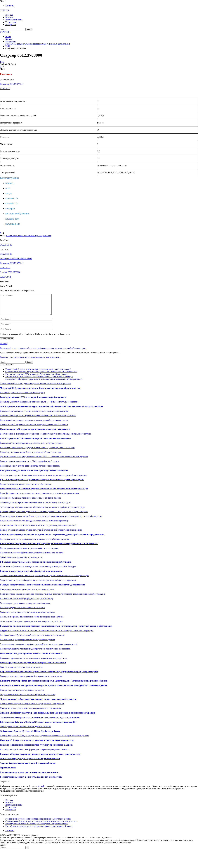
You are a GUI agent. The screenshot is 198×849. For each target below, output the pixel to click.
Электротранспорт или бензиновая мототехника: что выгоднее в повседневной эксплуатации (43, 475)
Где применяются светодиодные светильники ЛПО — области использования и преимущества (44, 457)
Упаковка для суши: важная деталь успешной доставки (25, 603)
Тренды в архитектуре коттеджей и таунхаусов (21, 667)
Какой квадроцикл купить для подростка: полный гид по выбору (30, 466)
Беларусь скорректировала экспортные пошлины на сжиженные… (30, 357)
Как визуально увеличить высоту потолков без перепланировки (29, 548)
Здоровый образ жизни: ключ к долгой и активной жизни (27, 763)
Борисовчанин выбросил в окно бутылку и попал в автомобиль (31, 777)
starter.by (41, 786)
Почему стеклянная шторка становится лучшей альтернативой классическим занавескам (41, 530)
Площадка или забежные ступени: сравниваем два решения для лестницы (34, 411)
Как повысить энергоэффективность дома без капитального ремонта (31, 553)
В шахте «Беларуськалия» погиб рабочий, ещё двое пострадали (31, 571)
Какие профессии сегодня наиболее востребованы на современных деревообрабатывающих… (43, 348)
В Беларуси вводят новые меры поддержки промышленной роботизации (35, 562)
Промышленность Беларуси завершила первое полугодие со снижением (35, 429)
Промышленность (13, 20)
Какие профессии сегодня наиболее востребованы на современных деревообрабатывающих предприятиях (52, 534)
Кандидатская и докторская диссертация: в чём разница (25, 484)
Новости (9, 17)
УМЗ (2, 62)
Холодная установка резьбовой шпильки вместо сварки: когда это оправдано (35, 502)
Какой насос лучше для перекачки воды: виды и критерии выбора (30, 498)
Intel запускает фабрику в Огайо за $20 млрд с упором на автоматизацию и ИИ (38, 722)
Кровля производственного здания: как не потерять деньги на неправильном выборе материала (44, 511)
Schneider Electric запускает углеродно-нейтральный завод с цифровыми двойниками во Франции (47, 713)
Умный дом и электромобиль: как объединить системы (25, 726)
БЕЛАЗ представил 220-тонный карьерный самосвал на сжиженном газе (35, 438)
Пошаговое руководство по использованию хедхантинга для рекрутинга (33, 658)
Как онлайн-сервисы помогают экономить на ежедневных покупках (31, 617)
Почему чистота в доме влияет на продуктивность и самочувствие (30, 708)
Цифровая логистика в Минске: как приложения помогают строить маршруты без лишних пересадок (46, 630)
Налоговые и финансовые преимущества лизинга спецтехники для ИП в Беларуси (38, 566)
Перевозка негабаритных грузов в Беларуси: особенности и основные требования (38, 415)
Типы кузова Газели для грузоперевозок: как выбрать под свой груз (31, 621)
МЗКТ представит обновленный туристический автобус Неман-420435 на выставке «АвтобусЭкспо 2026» (51, 406)
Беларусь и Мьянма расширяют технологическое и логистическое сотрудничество (40, 754)
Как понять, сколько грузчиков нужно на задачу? (22, 392)
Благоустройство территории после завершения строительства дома (31, 443)
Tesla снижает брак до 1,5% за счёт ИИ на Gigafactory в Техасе (30, 731)
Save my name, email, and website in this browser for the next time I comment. (36, 334)
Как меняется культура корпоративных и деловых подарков (27, 639)
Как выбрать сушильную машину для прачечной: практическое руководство (35, 649)
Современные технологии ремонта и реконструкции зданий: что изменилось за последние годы (44, 575)
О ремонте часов (8, 768)
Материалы (10, 24)
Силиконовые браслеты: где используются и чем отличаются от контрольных (41, 371)
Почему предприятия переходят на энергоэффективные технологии (33, 662)
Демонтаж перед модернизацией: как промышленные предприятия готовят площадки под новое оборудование (51, 516)
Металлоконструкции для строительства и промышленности (30, 758)
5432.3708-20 (6, 254)
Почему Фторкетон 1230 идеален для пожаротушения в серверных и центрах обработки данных (44, 736)
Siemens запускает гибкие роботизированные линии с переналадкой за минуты (38, 699)
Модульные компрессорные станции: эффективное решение (27, 694)
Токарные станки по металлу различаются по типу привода (27, 612)
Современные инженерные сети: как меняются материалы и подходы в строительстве (39, 717)
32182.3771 (5, 88)
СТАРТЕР (4, 10)
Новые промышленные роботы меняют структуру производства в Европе (36, 745)
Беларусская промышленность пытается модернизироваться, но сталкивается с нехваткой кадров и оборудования (56, 626)
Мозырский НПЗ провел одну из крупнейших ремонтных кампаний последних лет (43, 379)
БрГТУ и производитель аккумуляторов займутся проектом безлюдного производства (42, 479)
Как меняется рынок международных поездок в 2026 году (26, 598)
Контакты (9, 6)
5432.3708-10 (6, 245)
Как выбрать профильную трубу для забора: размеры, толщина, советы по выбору (37, 447)
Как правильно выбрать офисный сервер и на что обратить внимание (32, 635)
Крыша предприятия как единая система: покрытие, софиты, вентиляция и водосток (39, 402)
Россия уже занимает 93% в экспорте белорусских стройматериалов (36, 374)
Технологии (10, 22)
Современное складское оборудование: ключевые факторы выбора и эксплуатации (38, 580)
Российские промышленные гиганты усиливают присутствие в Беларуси (39, 376)
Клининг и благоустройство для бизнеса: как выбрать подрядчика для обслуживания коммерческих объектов (53, 681)
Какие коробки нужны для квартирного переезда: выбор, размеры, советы (34, 420)
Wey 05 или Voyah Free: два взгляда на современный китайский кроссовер (34, 521)
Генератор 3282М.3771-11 (12, 84)
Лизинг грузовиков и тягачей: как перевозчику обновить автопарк (30, 452)
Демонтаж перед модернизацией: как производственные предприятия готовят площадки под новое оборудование (52, 594)
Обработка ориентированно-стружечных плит (21, 557)
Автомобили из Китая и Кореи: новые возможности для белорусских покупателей (38, 525)
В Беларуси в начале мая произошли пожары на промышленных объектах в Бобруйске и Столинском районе (53, 685)
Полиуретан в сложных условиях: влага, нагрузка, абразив (27, 589)
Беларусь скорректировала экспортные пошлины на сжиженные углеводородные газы (42, 585)
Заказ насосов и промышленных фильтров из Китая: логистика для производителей (38, 644)
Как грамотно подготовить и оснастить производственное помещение (34, 470)
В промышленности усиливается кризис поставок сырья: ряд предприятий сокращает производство (49, 671)
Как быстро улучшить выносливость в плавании (22, 607)
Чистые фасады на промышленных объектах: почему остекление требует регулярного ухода (42, 507)
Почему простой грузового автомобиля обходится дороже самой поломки (34, 424)
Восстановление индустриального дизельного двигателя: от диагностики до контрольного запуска (45, 434)
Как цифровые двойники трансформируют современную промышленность (34, 749)
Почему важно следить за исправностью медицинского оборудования (32, 704)
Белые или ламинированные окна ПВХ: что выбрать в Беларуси (29, 461)
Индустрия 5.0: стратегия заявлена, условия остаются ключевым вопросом (37, 740)
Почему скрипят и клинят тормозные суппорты (22, 690)
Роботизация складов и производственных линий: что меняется (31, 653)
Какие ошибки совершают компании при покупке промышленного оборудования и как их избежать (49, 543)
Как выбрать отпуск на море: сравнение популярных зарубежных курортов (34, 539)
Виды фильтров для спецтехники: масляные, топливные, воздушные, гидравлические (39, 493)
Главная (9, 15)
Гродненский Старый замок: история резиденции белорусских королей (38, 369)
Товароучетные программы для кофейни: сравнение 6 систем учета (31, 676)
